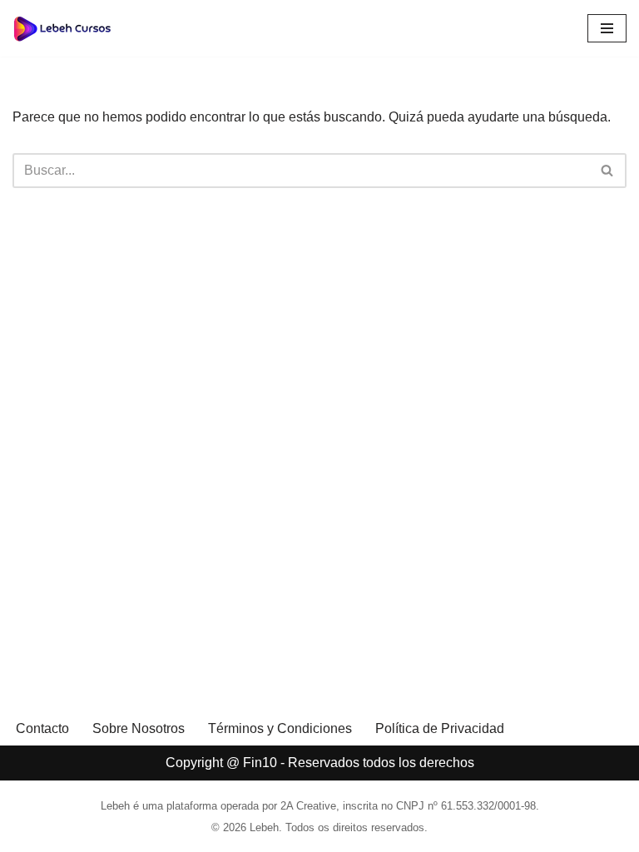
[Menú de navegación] (607, 28)
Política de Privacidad (439, 728)
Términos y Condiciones (280, 728)
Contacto (42, 728)
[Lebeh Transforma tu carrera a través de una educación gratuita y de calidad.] (62, 28)
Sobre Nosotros (138, 728)
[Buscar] (608, 170)
